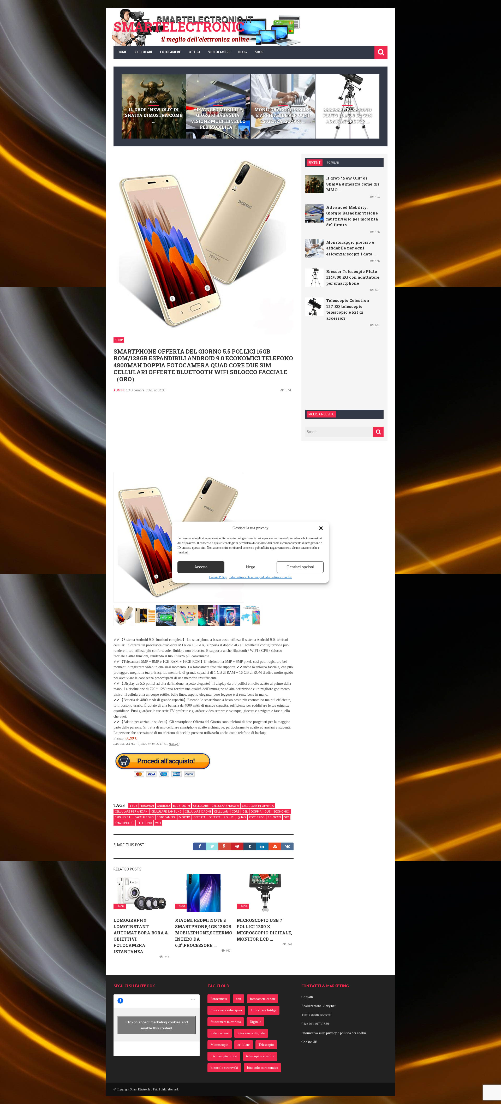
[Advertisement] (204, 435)
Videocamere (219, 52)
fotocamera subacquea (226, 1010)
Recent (314, 162)
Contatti (307, 997)
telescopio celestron (260, 1056)
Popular (333, 162)
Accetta (200, 567)
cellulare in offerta (258, 806)
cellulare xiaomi (198, 811)
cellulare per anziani (131, 811)
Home (122, 52)
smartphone (124, 823)
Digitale (255, 1022)
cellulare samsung (166, 811)
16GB (133, 806)
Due (267, 811)
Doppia (256, 811)
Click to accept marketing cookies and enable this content (157, 1025)
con (238, 999)
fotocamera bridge (263, 1010)
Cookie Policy (218, 577)
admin (119, 390)
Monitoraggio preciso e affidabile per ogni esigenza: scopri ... (282, 115)
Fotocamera (166, 817)
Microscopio (220, 1045)
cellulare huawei (225, 806)
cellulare (200, 806)
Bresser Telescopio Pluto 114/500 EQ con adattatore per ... (347, 115)
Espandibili (123, 817)
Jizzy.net (329, 1006)
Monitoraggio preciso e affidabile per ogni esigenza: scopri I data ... (351, 248)
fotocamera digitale (251, 1033)
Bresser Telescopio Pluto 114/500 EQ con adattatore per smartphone (352, 277)
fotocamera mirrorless (226, 1022)
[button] (321, 528)
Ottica (194, 52)
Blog (242, 52)
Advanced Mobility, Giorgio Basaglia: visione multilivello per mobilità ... (218, 118)
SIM (286, 817)
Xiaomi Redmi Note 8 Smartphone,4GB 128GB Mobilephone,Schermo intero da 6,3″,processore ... (203, 932)
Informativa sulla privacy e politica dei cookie (334, 1033)
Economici (281, 811)
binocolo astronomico (262, 1068)
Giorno (184, 817)
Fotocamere (170, 52)
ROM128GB (257, 817)
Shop (259, 52)
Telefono (144, 823)
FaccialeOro (144, 817)
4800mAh (147, 806)
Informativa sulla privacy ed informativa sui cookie (260, 577)
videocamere (220, 1033)
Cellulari (143, 52)
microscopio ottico (224, 1056)
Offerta (199, 817)
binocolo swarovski (224, 1068)
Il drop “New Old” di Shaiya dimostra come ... (153, 115)
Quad (241, 817)
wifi (158, 823)
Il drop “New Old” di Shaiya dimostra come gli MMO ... (352, 183)
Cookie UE (309, 1042)
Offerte (214, 817)
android (163, 806)
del (245, 811)
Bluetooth (181, 806)
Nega (250, 567)
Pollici (229, 817)
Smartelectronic (179, 26)
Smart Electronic (140, 1089)
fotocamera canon (262, 999)
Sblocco (274, 817)
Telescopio (266, 1045)
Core (235, 811)
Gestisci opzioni (300, 567)
